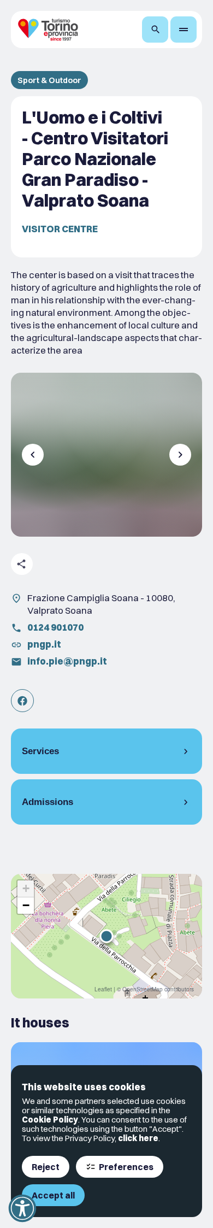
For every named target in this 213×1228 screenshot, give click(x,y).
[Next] (180, 455)
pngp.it (44, 644)
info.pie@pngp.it (67, 661)
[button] (106, 936)
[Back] (33, 455)
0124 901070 (55, 627)
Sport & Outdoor (49, 80)
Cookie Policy (50, 1119)
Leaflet (103, 989)
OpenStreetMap (142, 989)
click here (138, 1138)
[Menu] (183, 29)
